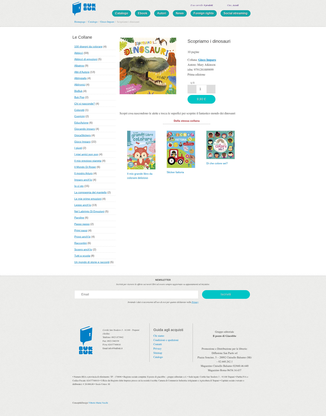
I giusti (78, 147)
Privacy (195, 302)
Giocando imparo (84, 128)
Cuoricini (79, 116)
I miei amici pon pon (86, 154)
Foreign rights (204, 13)
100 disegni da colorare (88, 46)
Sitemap (157, 353)
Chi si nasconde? (84, 103)
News (180, 13)
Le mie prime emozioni (87, 198)
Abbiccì (78, 52)
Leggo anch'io (82, 204)
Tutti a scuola (82, 255)
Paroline (79, 217)
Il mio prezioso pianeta (87, 160)
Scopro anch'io (83, 249)
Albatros (79, 65)
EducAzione (81, 122)
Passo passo (82, 224)
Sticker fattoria (175, 172)
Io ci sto (79, 185)
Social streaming (236, 13)
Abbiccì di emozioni (85, 59)
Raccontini (80, 243)
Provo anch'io (82, 236)
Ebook (142, 13)
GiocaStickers (82, 135)
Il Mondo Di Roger (85, 166)
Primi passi (80, 230)
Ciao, (233, 5)
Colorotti (79, 110)
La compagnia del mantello (90, 192)
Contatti (157, 344)
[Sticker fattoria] (181, 149)
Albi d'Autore (81, 71)
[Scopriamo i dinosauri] (148, 65)
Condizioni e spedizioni (165, 340)
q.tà (193, 82)
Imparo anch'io (83, 179)
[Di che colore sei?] (220, 144)
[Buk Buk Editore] (84, 8)
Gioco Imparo (82, 141)
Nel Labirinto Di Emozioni (89, 211)
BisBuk (78, 91)
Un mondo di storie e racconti (91, 262)
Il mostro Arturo (83, 173)
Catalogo (121, 13)
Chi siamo (158, 335)
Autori (161, 13)
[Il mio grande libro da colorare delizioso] (141, 149)
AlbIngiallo (80, 78)
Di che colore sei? (217, 163)
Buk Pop (79, 97)
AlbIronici (79, 84)
